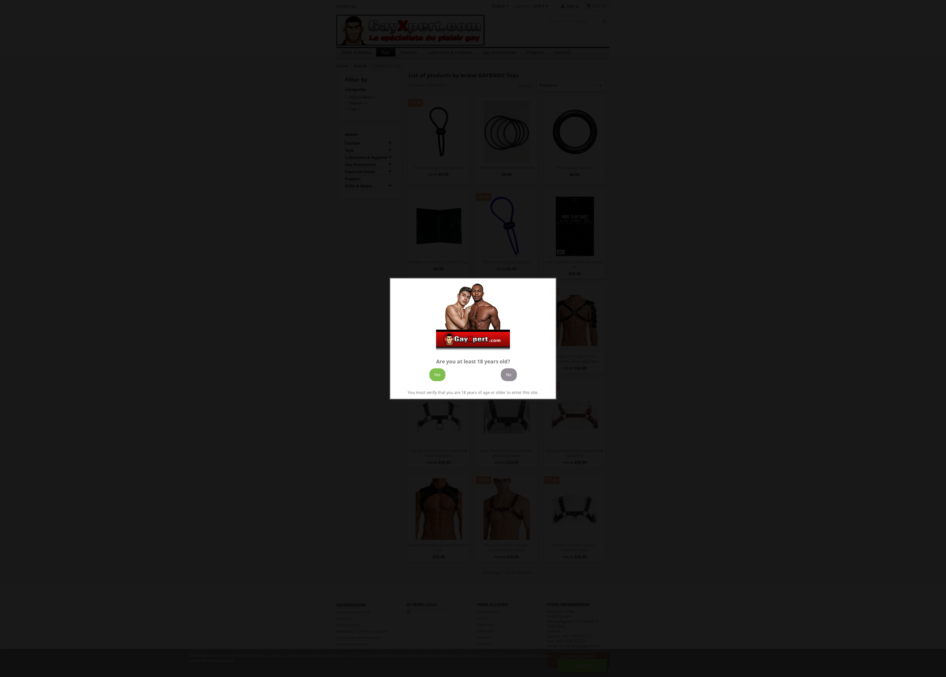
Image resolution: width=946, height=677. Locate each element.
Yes (437, 374)
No (508, 374)
